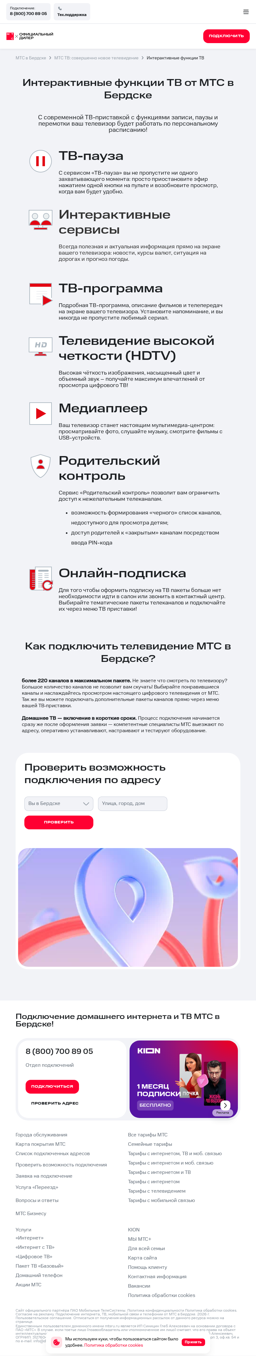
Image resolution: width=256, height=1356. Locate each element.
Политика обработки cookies (161, 1296)
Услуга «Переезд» (37, 1187)
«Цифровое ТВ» (34, 1257)
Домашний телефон (39, 1276)
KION (134, 1230)
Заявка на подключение (44, 1176)
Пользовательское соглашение (43, 1318)
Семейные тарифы (150, 1144)
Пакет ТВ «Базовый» (39, 1266)
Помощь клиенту (147, 1267)
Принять (193, 1342)
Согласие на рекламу (35, 1314)
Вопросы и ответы (37, 1201)
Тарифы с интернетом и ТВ (159, 1172)
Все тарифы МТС (148, 1135)
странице (24, 1321)
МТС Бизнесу (31, 1214)
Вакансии (139, 1286)
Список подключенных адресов (53, 1154)
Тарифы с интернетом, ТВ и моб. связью (175, 1154)
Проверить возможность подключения (61, 1165)
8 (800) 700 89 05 (28, 13)
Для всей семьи (146, 1249)
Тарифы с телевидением (156, 1191)
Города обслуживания (41, 1135)
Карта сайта (142, 1258)
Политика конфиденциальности (155, 1310)
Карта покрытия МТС (41, 1144)
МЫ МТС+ (139, 1239)
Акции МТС (29, 1285)
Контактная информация (157, 1277)
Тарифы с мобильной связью (161, 1201)
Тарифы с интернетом (154, 1182)
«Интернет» (29, 1238)
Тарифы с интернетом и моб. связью (170, 1163)
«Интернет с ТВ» (35, 1247)
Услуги (23, 1230)
